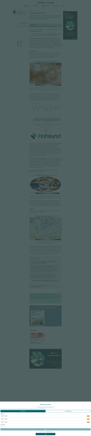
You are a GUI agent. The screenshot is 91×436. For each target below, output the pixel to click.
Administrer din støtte (49, 431)
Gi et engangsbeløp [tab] (68, 411)
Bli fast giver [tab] (23, 411)
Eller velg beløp (2, 424)
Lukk (45, 434)
